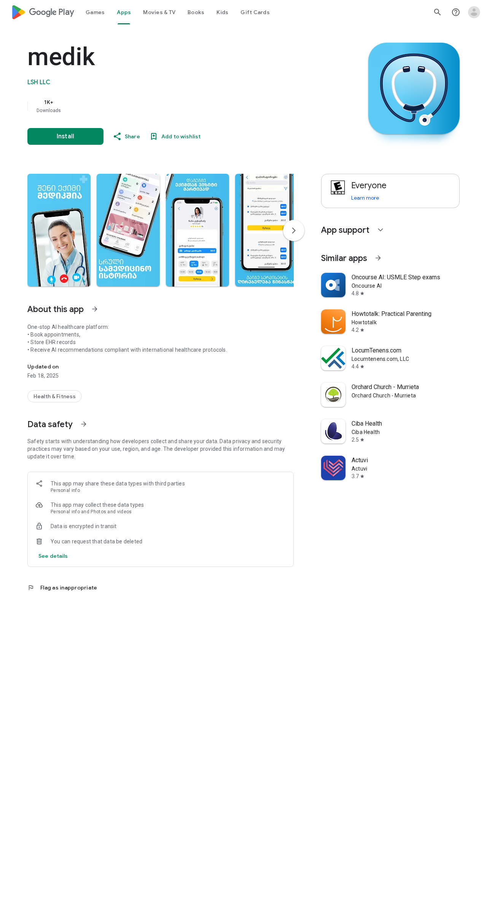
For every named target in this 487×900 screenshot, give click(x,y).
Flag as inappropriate (62, 587)
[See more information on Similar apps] (378, 258)
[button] (59, 230)
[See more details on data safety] (53, 556)
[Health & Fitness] (54, 396)
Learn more (365, 197)
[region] (179, 106)
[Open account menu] (474, 12)
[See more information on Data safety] (84, 424)
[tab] (95, 12)
